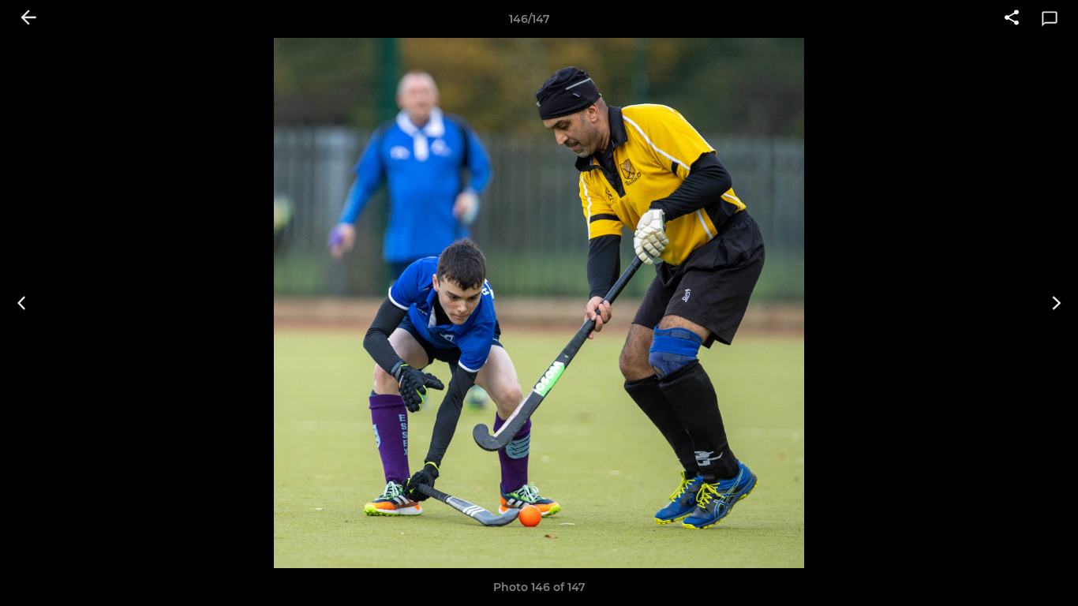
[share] (1011, 19)
